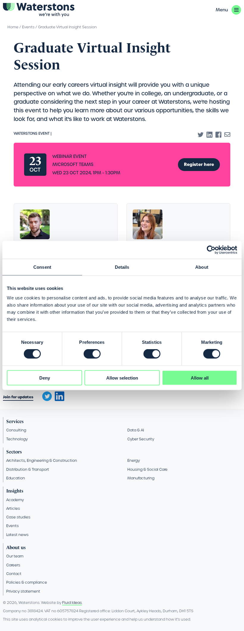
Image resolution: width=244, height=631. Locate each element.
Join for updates (18, 397)
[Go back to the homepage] (38, 10)
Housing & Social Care (147, 469)
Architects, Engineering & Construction (41, 460)
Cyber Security (140, 439)
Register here (199, 164)
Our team (15, 556)
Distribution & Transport (27, 469)
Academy (15, 500)
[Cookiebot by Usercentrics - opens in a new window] (211, 249)
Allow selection (122, 377)
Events (28, 27)
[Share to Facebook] (218, 135)
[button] (228, 10)
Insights (14, 491)
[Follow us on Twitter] (45, 394)
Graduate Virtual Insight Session (67, 27)
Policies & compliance (26, 582)
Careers (13, 565)
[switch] (92, 354)
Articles (13, 508)
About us (16, 547)
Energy (133, 460)
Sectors (14, 452)
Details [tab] (122, 267)
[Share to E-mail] (227, 135)
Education (15, 478)
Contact (13, 573)
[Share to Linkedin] (209, 135)
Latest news (17, 534)
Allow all (200, 377)
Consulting (16, 430)
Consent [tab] (42, 267)
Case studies (18, 517)
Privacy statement (23, 591)
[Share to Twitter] (201, 135)
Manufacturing (140, 478)
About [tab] (201, 267)
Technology (17, 439)
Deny (44, 377)
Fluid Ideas (72, 602)
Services (15, 421)
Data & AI (135, 430)
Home (12, 27)
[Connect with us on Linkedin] (59, 399)
